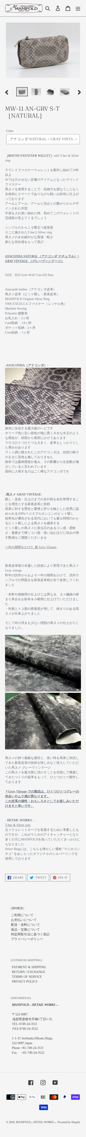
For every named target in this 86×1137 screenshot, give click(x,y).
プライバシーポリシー (27, 939)
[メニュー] (78, 8)
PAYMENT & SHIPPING (29, 967)
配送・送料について (25, 924)
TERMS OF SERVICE (27, 976)
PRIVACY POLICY (25, 981)
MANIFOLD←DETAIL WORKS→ (36, 1122)
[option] (22, 92)
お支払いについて (24, 920)
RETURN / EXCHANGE (28, 972)
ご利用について (22, 915)
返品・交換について (25, 929)
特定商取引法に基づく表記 (30, 934)
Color (9, 131)
